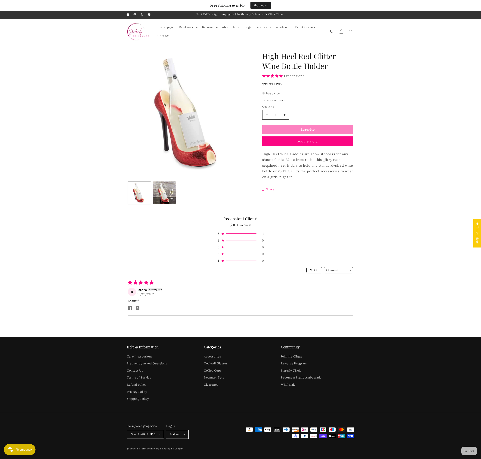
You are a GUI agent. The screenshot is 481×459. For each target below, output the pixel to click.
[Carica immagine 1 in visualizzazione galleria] (139, 192)
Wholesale (288, 384)
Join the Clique (291, 356)
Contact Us (135, 370)
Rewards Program (294, 363)
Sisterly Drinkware (148, 448)
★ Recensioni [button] (477, 233)
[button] (188, 27)
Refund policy (137, 384)
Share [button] (270, 189)
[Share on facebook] (130, 308)
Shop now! (260, 5)
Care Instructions (139, 356)
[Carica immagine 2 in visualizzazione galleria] (164, 192)
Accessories (212, 356)
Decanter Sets (214, 377)
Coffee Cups (212, 370)
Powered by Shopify (171, 448)
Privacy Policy (137, 392)
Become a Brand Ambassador (302, 377)
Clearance (211, 384)
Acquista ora (307, 141)
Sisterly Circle (291, 370)
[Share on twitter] (137, 308)
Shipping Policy (138, 398)
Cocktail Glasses (216, 363)
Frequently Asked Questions (147, 363)
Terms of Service (139, 377)
